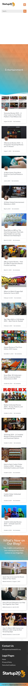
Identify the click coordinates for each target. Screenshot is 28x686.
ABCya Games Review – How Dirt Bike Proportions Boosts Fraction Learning (13, 263)
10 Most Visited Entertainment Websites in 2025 (14, 203)
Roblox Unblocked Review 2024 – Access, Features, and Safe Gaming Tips (13, 406)
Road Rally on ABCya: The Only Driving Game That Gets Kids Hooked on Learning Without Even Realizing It (13, 232)
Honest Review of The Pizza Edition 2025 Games (13, 348)
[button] (24, 4)
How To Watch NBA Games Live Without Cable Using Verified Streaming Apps (13, 630)
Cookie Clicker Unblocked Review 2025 (12, 495)
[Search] (24, 11)
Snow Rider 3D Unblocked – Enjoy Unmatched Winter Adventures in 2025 (13, 377)
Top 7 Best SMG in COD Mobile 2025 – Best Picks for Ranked (14, 320)
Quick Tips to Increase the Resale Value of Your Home (13, 578)
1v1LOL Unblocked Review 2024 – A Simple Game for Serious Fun (13, 523)
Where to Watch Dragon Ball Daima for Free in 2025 (13, 292)
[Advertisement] (14, 29)
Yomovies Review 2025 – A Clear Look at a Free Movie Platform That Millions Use (13, 115)
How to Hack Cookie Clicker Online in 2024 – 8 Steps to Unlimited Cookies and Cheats (14, 466)
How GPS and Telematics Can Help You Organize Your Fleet (14, 603)
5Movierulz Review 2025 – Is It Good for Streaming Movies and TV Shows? (13, 144)
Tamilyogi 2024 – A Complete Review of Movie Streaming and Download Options (13, 436)
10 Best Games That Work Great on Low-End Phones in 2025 (13, 174)
